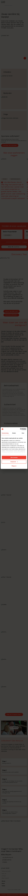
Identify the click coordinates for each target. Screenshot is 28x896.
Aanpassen (13, 461)
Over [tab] (23, 433)
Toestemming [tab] (5, 433)
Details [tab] (14, 433)
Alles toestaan (14, 457)
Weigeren (14, 465)
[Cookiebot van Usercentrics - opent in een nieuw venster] (20, 429)
